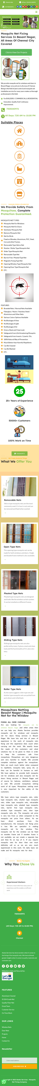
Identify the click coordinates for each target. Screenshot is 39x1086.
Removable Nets (12, 500)
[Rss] (37, 7)
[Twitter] (20, 7)
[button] (36, 12)
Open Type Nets (12, 546)
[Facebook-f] (3, 966)
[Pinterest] (26, 7)
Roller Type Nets (12, 689)
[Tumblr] (34, 7)
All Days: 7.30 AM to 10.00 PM (20, 115)
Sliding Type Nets (13, 640)
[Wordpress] (31, 7)
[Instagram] (29, 7)
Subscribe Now (18, 1066)
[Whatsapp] (19, 966)
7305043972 (12, 109)
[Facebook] (18, 7)
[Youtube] (23, 7)
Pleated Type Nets (13, 593)
